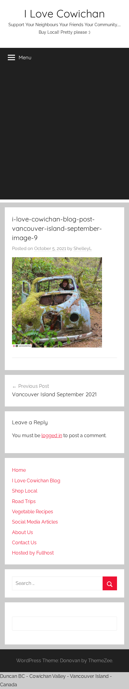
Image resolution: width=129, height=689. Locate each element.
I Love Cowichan (64, 13)
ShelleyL (83, 248)
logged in (51, 435)
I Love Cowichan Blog (36, 481)
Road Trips (24, 501)
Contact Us (24, 542)
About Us (22, 532)
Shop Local (24, 491)
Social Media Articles (35, 522)
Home (19, 470)
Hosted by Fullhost (33, 553)
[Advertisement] (64, 134)
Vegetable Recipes (32, 511)
